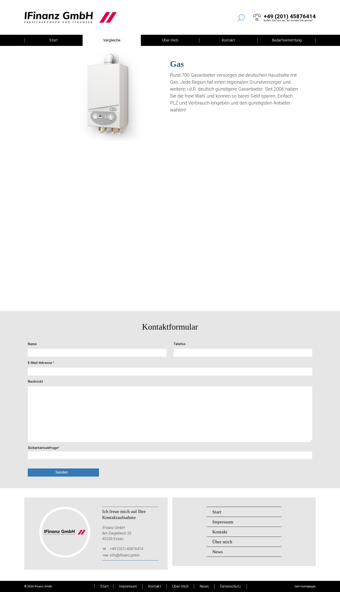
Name (32, 344)
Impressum (222, 521)
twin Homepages (305, 586)
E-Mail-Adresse (41, 363)
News (217, 551)
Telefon (179, 344)
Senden (62, 472)
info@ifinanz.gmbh (124, 555)
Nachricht (35, 381)
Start (53, 40)
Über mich (170, 40)
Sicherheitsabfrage (43, 448)
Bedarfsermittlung (287, 40)
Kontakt (228, 40)
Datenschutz (230, 586)
